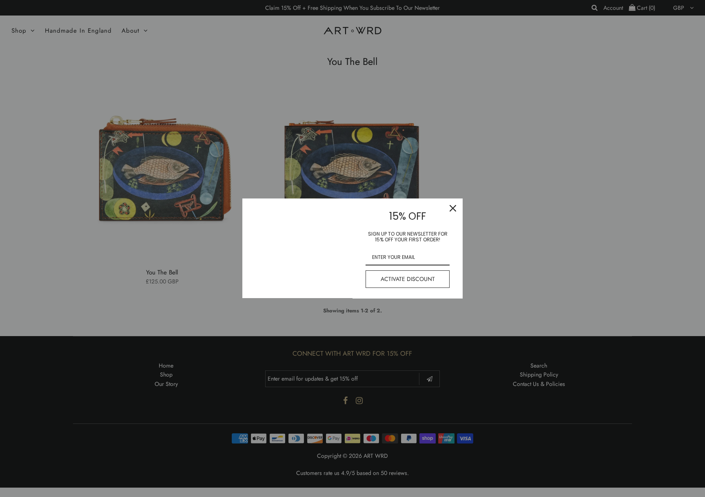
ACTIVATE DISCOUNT (408, 279)
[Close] (453, 208)
